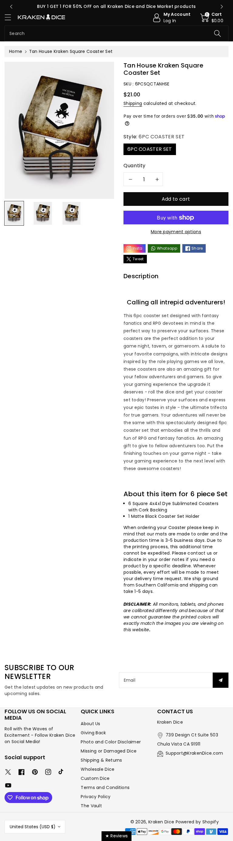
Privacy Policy (95, 797)
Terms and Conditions (105, 787)
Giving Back (93, 733)
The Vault (91, 806)
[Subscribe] (220, 680)
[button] (11, 17)
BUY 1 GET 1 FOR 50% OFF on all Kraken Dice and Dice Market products (116, 6)
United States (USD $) (33, 827)
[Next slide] (221, 6)
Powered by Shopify (197, 822)
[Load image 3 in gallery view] (71, 213)
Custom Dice (95, 778)
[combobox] (116, 33)
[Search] (217, 33)
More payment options (176, 232)
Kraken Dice (161, 822)
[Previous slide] (11, 6)
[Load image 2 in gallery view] (42, 213)
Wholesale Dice (97, 769)
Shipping (132, 103)
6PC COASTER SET (149, 149)
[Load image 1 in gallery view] (14, 213)
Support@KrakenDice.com (194, 753)
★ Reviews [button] (116, 836)
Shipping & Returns (101, 760)
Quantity (134, 165)
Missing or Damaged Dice (109, 751)
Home (15, 51)
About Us (90, 724)
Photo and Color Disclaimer (111, 742)
